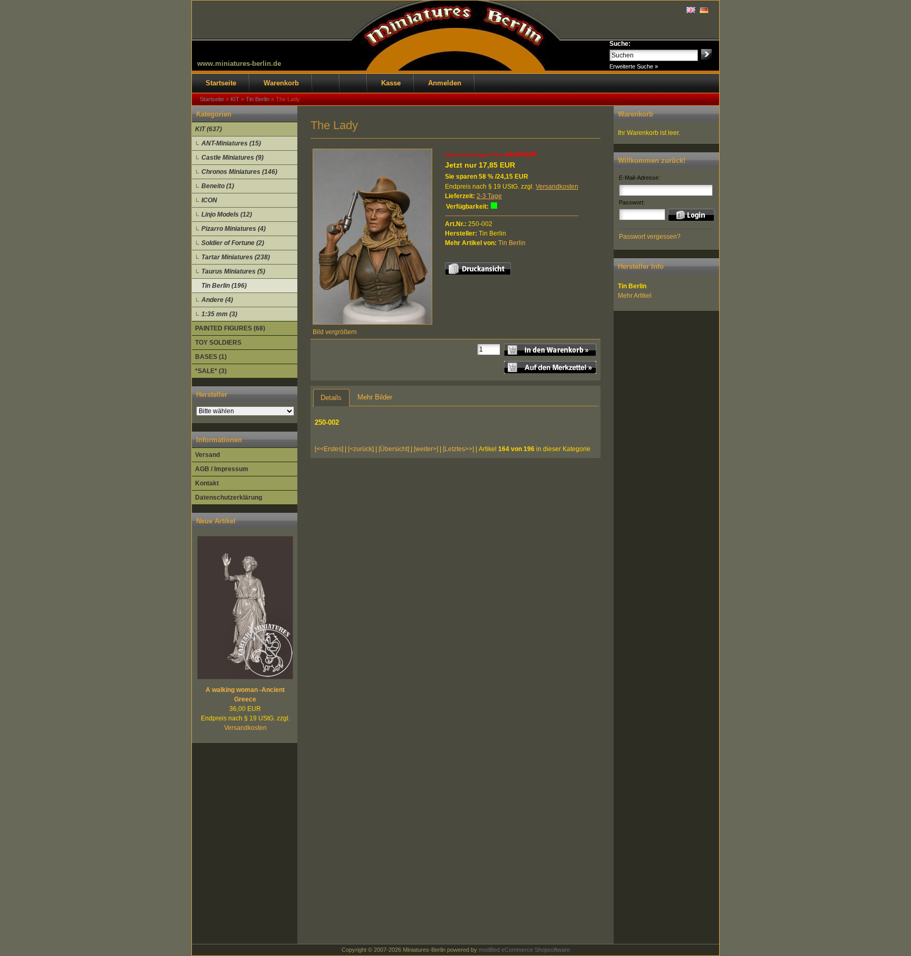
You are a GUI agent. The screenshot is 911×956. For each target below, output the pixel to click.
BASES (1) (211, 356)
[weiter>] (426, 449)
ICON (209, 200)
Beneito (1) (217, 186)
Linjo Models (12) (226, 214)
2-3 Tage (489, 196)
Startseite (221, 83)
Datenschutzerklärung (228, 497)
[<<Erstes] (329, 449)
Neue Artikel (216, 521)
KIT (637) (208, 129)
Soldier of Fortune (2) (232, 243)
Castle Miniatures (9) (232, 157)
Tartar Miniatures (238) (235, 257)
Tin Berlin (512, 243)
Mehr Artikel (635, 295)
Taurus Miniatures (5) (233, 271)
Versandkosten (245, 727)
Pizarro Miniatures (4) (233, 228)
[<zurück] (361, 449)
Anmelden (444, 83)
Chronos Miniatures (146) (239, 171)
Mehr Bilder (374, 397)
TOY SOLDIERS (218, 342)
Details (331, 398)
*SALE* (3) (211, 371)
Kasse (391, 83)
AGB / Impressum (221, 469)
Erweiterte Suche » (633, 66)
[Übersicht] (394, 449)
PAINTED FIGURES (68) (230, 328)
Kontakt (207, 483)
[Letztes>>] (458, 449)
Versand (207, 455)
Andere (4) (217, 300)
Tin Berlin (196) (224, 285)
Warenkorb (281, 83)
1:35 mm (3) (219, 314)
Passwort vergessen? (650, 236)
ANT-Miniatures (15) (231, 143)
